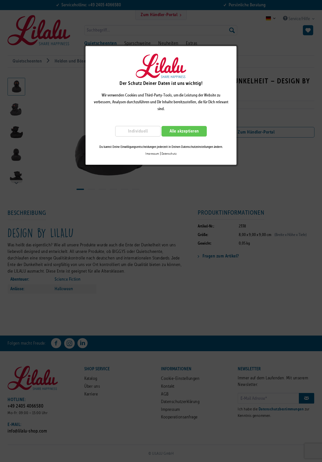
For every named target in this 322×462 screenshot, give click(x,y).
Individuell (138, 131)
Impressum (152, 153)
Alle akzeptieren (184, 131)
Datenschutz (169, 153)
